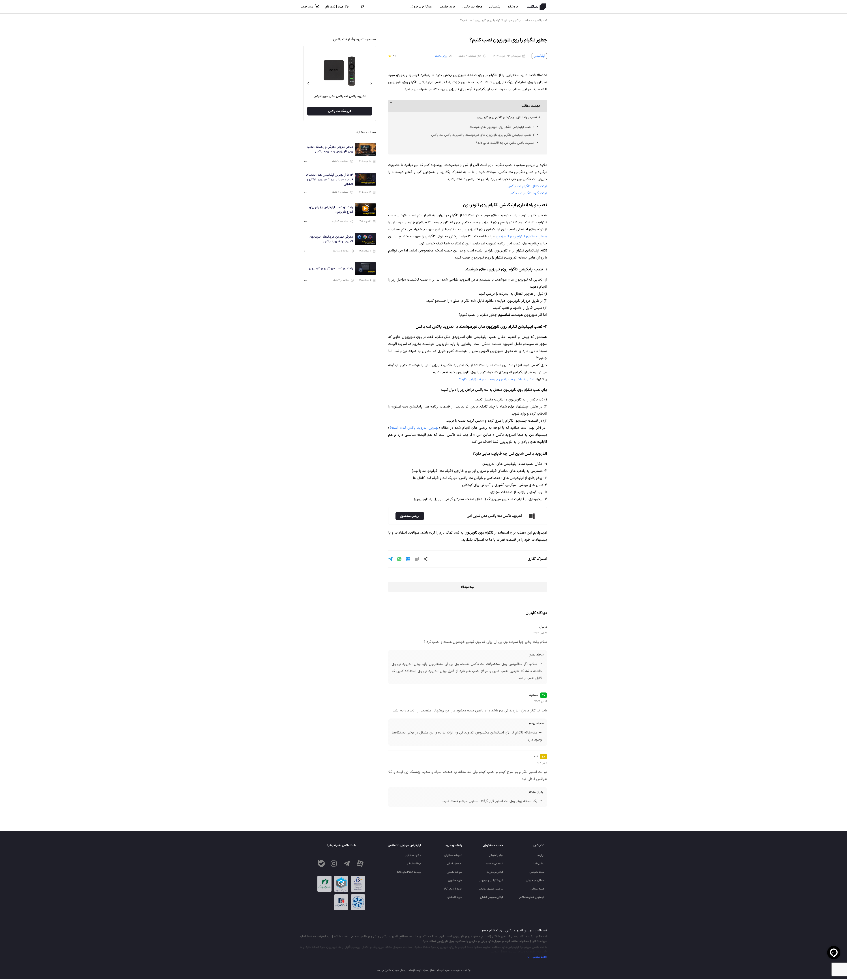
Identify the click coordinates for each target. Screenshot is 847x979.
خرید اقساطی (454, 897)
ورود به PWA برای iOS (409, 872)
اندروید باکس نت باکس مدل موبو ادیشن (339, 96)
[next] (308, 83)
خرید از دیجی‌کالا (453, 889)
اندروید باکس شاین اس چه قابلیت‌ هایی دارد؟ (505, 143)
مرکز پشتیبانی (496, 855)
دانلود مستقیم (413, 855)
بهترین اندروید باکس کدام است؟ (414, 427)
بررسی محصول (410, 516)
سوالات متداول (454, 872)
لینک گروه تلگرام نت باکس (528, 193)
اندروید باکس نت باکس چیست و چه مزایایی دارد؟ (496, 379)
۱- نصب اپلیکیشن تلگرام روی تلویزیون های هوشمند (502, 127)
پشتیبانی (494, 6)
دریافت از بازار (414, 864)
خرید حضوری (447, 6)
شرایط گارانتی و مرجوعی (490, 880)
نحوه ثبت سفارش (453, 855)
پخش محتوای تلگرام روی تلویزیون (521, 236)
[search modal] (362, 6)
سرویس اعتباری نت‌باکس (490, 889)
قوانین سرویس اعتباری (491, 897)
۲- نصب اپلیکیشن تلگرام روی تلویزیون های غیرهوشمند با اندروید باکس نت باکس (482, 135)
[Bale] (321, 863)
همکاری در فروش (421, 6)
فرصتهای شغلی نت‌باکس (531, 897)
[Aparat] (360, 863)
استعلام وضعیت (494, 864)
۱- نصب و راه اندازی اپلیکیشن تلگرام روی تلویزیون (508, 117)
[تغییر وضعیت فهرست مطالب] (467, 106)
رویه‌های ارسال (454, 864)
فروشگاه (513, 6)
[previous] (371, 83)
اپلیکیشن (539, 56)
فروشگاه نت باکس (339, 111)
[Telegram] (347, 863)
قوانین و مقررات (495, 872)
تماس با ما (539, 864)
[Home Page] (535, 6)
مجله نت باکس (472, 6)
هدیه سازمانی (537, 889)
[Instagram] (334, 863)
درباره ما (540, 855)
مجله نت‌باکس (522, 20)
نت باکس (541, 20)
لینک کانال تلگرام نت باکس (527, 186)
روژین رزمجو (441, 56)
